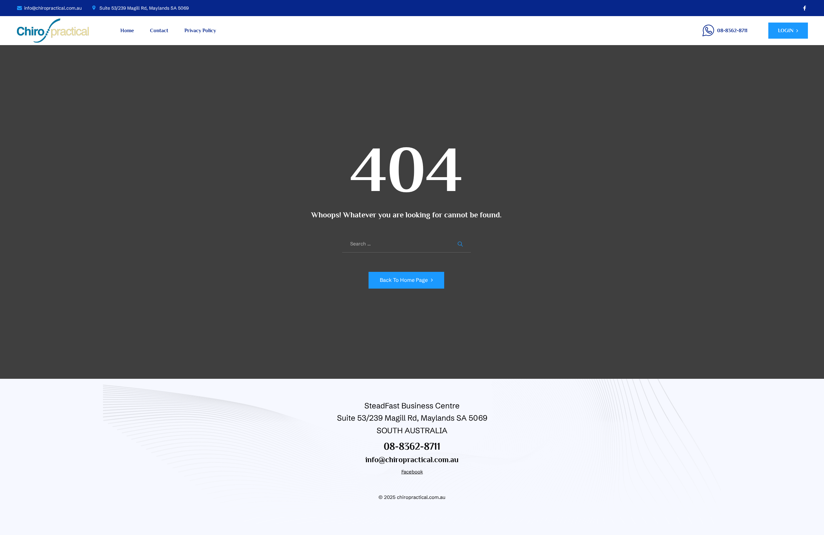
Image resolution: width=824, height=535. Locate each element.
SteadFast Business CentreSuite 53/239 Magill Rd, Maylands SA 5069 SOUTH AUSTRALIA (412, 418)
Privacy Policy (200, 30)
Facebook (412, 472)
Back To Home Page (404, 280)
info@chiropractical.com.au (412, 459)
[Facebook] (804, 8)
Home (127, 30)
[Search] (461, 244)
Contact (159, 30)
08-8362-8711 (412, 446)
